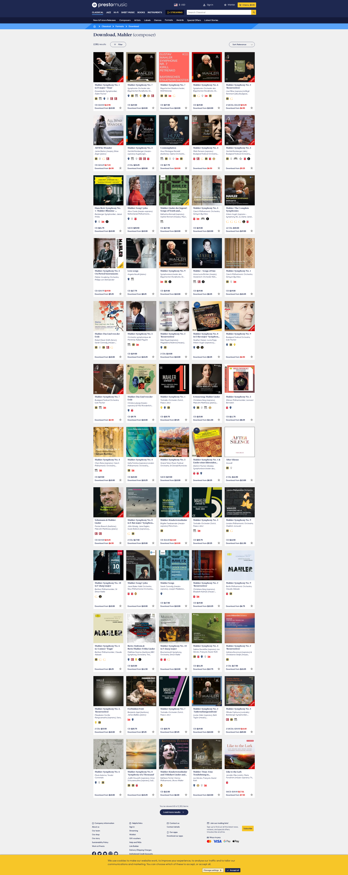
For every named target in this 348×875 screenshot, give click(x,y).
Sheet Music (128, 12)
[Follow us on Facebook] (94, 854)
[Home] (95, 26)
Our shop (96, 834)
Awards (180, 20)
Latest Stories (211, 20)
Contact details (173, 827)
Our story (96, 838)
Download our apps (175, 836)
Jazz (108, 12)
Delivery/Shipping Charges (140, 850)
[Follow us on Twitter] (100, 854)
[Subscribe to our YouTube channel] (116, 854)
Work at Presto (98, 846)
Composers (125, 20)
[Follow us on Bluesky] (105, 854)
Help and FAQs (135, 842)
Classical (97, 12)
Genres (157, 20)
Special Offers (194, 20)
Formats (169, 20)
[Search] (253, 12)
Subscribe (248, 828)
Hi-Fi (116, 12)
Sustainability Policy (100, 842)
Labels (147, 20)
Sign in (210, 4)
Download (133, 26)
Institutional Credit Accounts (141, 854)
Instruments (155, 12)
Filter (120, 44)
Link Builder (134, 846)
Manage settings (211, 870)
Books (141, 12)
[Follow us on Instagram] (111, 854)
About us (95, 827)
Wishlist (231, 4)
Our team (96, 831)
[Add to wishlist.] (120, 108)
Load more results (172, 812)
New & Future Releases (104, 20)
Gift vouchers (135, 838)
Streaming (177, 12)
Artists (137, 20)
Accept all (234, 870)
